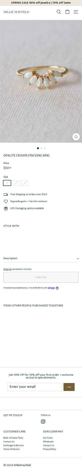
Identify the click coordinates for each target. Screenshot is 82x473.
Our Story (48, 438)
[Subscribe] (69, 387)
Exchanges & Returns (13, 445)
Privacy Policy (49, 449)
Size (5, 177)
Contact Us (9, 441)
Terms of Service (11, 449)
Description (10, 258)
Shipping (7, 269)
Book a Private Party (13, 438)
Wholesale (48, 441)
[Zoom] (76, 137)
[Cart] (67, 12)
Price (6, 163)
